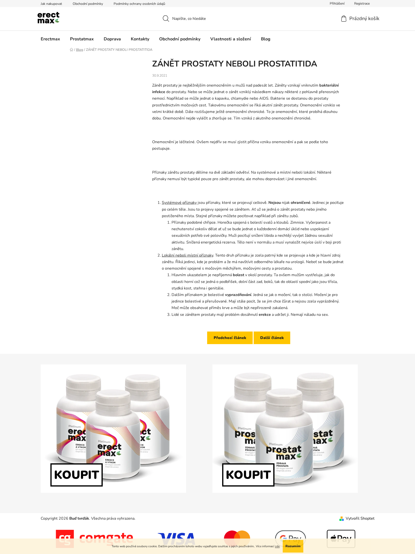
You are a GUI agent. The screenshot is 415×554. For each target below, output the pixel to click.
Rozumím (293, 546)
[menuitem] (50, 39)
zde (277, 546)
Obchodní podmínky (88, 3)
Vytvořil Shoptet (360, 518)
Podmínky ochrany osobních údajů (139, 3)
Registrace (362, 3)
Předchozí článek (230, 337)
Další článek (272, 337)
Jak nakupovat (51, 3)
